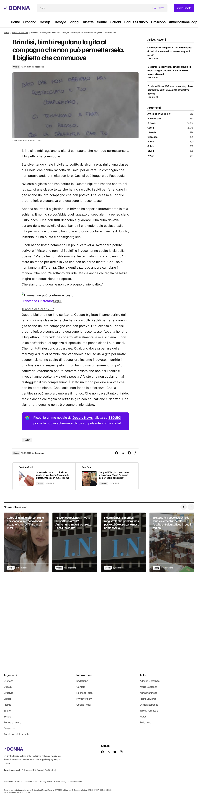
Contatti (80, 686)
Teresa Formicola (149, 710)
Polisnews (26, 770)
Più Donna (38, 770)
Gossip (16, 67)
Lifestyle (151, 132)
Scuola (150, 150)
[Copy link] (135, 453)
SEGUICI (114, 417)
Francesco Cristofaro (37, 301)
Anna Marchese (148, 692)
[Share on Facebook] (116, 453)
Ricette (150, 141)
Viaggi (150, 155)
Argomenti (10, 675)
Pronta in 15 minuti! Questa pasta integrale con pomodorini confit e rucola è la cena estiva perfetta (170, 89)
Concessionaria (75, 781)
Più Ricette (50, 770)
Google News (82, 417)
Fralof (143, 716)
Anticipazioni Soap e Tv (158, 113)
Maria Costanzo (148, 686)
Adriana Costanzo (150, 680)
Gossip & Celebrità (20, 32)
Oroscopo (152, 137)
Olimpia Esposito (149, 704)
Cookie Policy (83, 704)
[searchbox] (94, 8)
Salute (40, 483)
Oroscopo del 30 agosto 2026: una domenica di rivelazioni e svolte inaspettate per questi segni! (169, 51)
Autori (143, 675)
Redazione (82, 680)
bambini (26, 440)
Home (6, 32)
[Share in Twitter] (123, 453)
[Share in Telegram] (129, 453)
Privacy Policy (84, 698)
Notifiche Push (84, 692)
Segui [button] (57, 301)
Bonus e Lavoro (155, 118)
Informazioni (84, 675)
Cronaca (103, 483)
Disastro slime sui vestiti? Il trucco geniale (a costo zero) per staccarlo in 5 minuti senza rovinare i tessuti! (169, 70)
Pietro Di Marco (148, 698)
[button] (5, 21)
